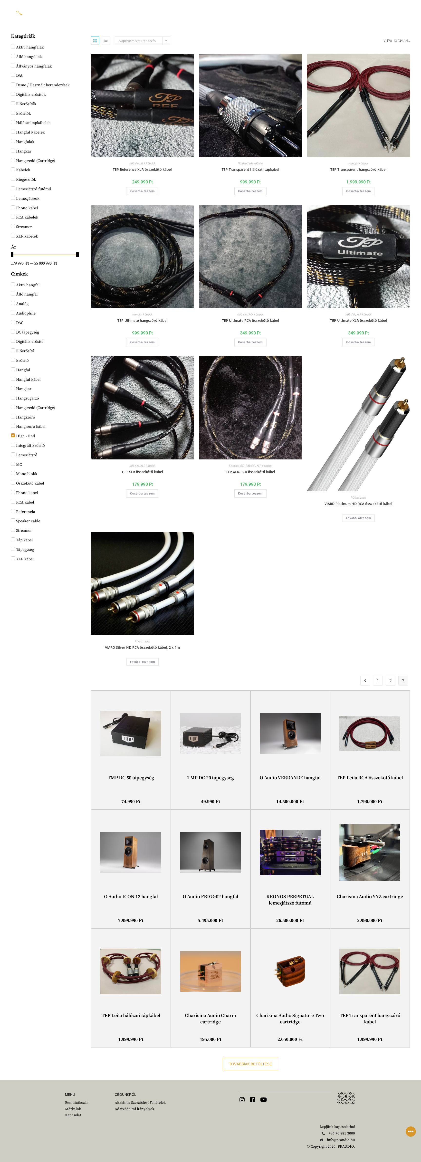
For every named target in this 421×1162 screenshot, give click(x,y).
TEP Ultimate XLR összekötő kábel (358, 320)
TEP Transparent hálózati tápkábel (250, 169)
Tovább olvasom (358, 518)
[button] (250, 1064)
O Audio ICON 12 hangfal (131, 897)
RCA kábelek (256, 314)
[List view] (106, 41)
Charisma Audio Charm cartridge (210, 1019)
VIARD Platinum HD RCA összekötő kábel (358, 503)
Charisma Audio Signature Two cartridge (290, 1019)
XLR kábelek (148, 163)
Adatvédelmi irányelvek (134, 1109)
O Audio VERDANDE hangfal (290, 778)
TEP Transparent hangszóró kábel (358, 169)
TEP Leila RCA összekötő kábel (370, 778)
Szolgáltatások (216, 12)
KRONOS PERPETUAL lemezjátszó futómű (290, 900)
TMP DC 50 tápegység (131, 778)
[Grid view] (95, 41)
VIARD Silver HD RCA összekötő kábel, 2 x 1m (142, 647)
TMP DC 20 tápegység (210, 778)
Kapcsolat (258, 12)
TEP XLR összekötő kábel (142, 471)
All (407, 40)
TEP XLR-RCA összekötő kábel (250, 471)
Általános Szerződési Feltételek (140, 1102)
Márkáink (140, 12)
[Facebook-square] (253, 1100)
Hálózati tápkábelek (250, 163)
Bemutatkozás (101, 12)
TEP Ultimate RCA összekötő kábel (250, 320)
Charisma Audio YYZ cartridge (370, 897)
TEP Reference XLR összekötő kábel (142, 169)
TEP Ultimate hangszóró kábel (142, 320)
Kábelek (134, 163)
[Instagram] (242, 1100)
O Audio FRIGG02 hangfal (210, 897)
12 (395, 40)
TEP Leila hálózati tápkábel (131, 1016)
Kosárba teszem (142, 191)
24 (401, 40)
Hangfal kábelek (358, 163)
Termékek (175, 12)
